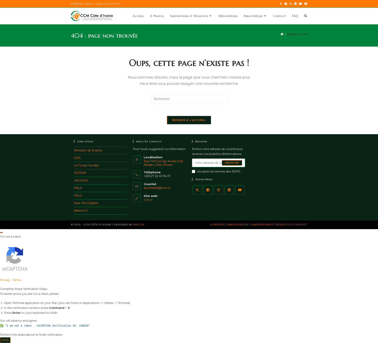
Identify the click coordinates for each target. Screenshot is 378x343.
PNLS (78, 195)
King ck (139, 224)
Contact (300, 224)
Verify (5, 340)
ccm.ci (148, 199)
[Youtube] (240, 190)
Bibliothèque (238, 224)
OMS (77, 158)
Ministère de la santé (88, 150)
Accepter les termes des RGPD (218, 171)
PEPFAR (80, 173)
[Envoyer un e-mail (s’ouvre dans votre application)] (305, 4)
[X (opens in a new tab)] (281, 4)
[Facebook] (208, 190)
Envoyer (232, 162)
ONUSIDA (81, 180)
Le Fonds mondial (86, 165)
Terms (17, 280)
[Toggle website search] (305, 16)
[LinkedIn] (229, 190)
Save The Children (86, 203)
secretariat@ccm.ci (157, 188)
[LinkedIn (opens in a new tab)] (295, 4)
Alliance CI (81, 210)
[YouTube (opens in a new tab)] (300, 4)
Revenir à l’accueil (189, 120)
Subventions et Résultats (271, 224)
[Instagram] (218, 190)
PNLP (78, 188)
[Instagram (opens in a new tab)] (290, 4)
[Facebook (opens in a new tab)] (286, 4)
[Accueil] (282, 34)
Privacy (5, 280)
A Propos (217, 224)
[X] (197, 190)
